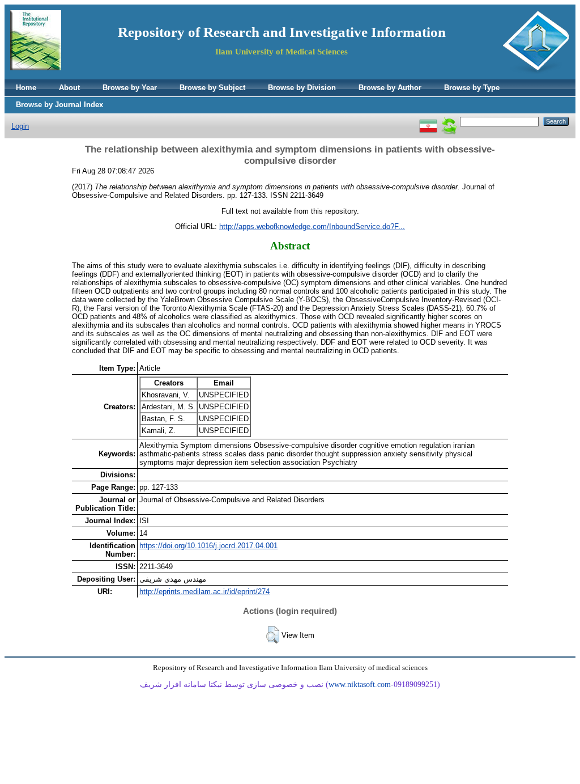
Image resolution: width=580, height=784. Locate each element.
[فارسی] (428, 121)
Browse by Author (390, 87)
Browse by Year (130, 87)
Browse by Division (302, 87)
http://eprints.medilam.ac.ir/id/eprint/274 (204, 591)
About (69, 87)
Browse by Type (472, 87)
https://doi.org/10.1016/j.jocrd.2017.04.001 (208, 545)
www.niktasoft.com (360, 684)
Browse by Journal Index (59, 104)
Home (26, 87)
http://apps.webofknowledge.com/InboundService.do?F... (312, 226)
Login (20, 126)
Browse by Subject (212, 87)
